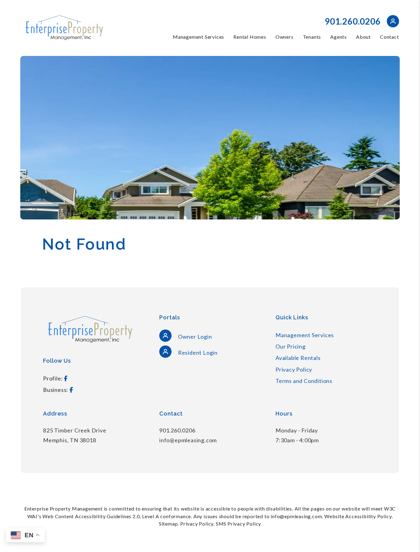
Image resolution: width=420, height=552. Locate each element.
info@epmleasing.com (188, 440)
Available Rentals (298, 357)
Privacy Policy (293, 369)
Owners (284, 37)
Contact (389, 37)
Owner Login (194, 336)
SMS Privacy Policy (238, 523)
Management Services (198, 37)
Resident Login (197, 352)
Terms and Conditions (303, 380)
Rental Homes (249, 37)
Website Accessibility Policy (357, 516)
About (363, 37)
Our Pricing (290, 346)
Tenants (312, 37)
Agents (338, 37)
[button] (393, 22)
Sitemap (168, 523)
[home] (64, 27)
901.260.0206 (353, 21)
